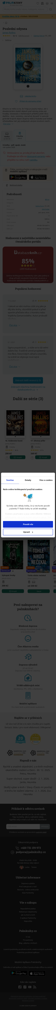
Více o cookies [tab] (46, 480)
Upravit (26, 532)
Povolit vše (28, 524)
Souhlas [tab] (10, 480)
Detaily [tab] (28, 480)
